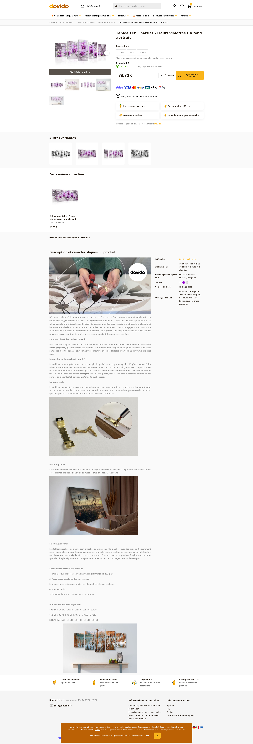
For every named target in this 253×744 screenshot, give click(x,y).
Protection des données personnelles (144, 712)
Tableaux (69, 22)
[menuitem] (66, 15)
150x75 (131, 52)
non (147, 735)
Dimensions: (123, 46)
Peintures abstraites (107, 22)
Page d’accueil (55, 22)
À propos (171, 705)
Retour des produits (137, 718)
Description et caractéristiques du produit (68, 237)
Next (107, 53)
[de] (194, 727)
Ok (157, 735)
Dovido (157, 123)
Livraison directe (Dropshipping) (181, 715)
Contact (170, 712)
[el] (201, 727)
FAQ (168, 709)
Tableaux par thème (85, 22)
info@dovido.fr (62, 705)
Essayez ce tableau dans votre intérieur (139, 96)
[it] (198, 727)
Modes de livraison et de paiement (143, 715)
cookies (97, 730)
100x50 (121, 52)
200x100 (142, 52)
